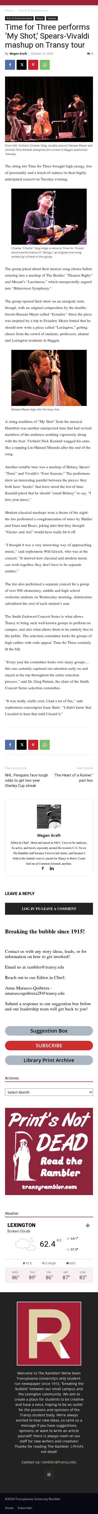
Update (51, 18)
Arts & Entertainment (33, 10)
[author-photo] (49, 828)
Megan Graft (18, 53)
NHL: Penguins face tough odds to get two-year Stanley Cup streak (26, 780)
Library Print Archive (49, 1060)
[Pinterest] (33, 65)
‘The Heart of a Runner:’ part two (73, 778)
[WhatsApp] (45, 65)
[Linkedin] (54, 869)
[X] (22, 65)
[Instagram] (49, 1475)
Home (9, 10)
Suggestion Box (49, 1030)
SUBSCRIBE (49, 1045)
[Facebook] (10, 65)
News (39, 18)
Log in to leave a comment (49, 908)
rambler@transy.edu (45, 967)
